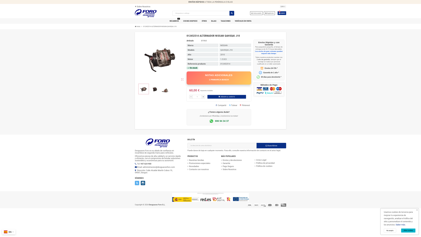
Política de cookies (264, 166)
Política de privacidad (265, 163)
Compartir (222, 105)
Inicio (138, 26)
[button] (143, 89)
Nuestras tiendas (196, 160)
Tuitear (234, 105)
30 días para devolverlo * (271, 77)
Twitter (137, 183)
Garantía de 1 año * (271, 73)
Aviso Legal (261, 160)
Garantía (226, 163)
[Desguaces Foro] (146, 13)
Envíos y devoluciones (232, 160)
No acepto (389, 230)
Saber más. (401, 225)
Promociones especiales (199, 163)
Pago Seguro (228, 166)
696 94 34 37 (222, 121)
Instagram (143, 183)
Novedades (194, 166)
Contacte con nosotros (199, 169)
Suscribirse (272, 146)
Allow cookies (408, 230)
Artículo (190, 41)
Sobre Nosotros (142, 6)
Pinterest (246, 105)
